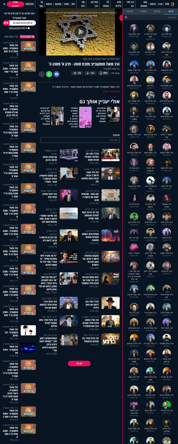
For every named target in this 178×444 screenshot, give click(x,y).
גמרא (105, 91)
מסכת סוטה (87, 59)
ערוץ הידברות (92, 191)
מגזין (160, 4)
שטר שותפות (143, 4)
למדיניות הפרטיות (14, 28)
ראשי (117, 59)
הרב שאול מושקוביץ (101, 59)
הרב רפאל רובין (49, 298)
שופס (66, 4)
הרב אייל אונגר (91, 169)
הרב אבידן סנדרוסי (52, 232)
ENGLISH (30, 4)
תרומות (49, 4)
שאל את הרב (94, 4)
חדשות (152, 4)
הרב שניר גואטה (90, 316)
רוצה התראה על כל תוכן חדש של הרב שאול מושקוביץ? (19, 16)
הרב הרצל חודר (49, 316)
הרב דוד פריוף (92, 209)
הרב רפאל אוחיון (49, 191)
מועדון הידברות (15, 4)
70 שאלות (106, 4)
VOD (167, 4)
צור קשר (41, 4)
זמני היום (83, 4)
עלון (73, 4)
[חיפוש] (126, 17)
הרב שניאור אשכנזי (51, 211)
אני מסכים (18, 28)
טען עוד (79, 363)
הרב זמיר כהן (130, 4)
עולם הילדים (118, 4)
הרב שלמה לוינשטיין (51, 171)
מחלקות (58, 4)
